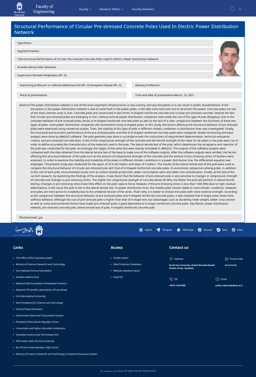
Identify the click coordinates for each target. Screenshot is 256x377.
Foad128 (118, 277)
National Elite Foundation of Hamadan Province (41, 283)
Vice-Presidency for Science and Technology (39, 302)
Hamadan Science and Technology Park (37, 334)
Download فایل (33, 217)
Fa (240, 9)
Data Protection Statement (127, 264)
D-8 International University (31, 296)
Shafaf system (120, 258)
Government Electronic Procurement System (39, 315)
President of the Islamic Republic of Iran (37, 322)
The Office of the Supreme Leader (34, 258)
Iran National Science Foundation (34, 270)
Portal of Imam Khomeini (29, 309)
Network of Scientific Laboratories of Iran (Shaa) (41, 289)
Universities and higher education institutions (40, 328)
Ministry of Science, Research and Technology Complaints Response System (56, 354)
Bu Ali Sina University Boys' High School (37, 347)
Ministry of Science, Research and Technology (40, 264)
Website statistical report (126, 270)
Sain (154, 370)
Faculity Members (143, 9)
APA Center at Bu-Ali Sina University (35, 341)
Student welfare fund (27, 277)
